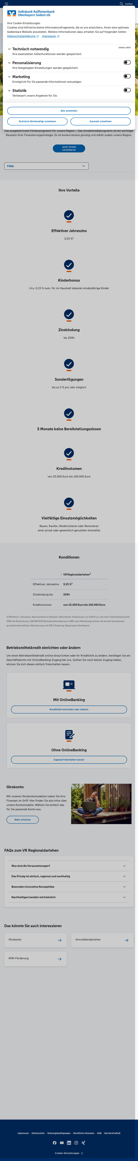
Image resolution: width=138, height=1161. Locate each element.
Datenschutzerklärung (21, 36)
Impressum (49, 36)
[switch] (127, 62)
